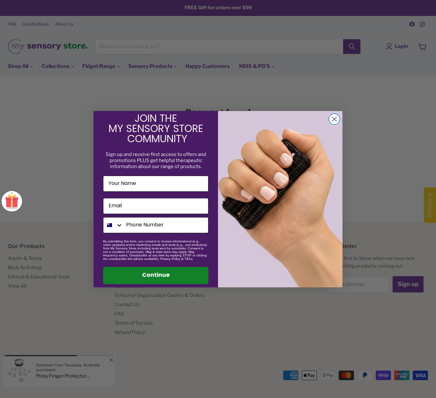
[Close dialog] (334, 119)
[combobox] (113, 225)
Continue (156, 275)
